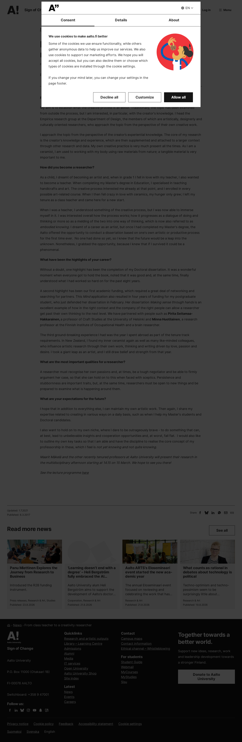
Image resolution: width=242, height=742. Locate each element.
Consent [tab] (68, 20)
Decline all (109, 97)
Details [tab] (121, 20)
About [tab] (174, 20)
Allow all (178, 97)
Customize (145, 97)
